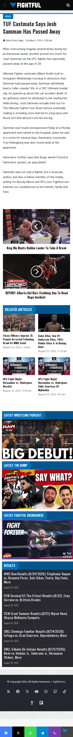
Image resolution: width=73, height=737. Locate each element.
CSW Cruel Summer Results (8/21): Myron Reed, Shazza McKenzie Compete (36, 615)
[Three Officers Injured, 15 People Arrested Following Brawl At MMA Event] (19, 323)
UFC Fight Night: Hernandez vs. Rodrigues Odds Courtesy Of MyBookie (52, 384)
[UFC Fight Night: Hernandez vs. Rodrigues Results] (19, 366)
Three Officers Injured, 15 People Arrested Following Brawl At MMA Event (18, 339)
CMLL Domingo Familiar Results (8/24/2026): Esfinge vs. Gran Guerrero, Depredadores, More (35, 633)
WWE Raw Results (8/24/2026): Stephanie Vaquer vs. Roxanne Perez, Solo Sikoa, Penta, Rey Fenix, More (37, 578)
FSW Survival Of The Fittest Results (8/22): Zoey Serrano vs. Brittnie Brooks (37, 598)
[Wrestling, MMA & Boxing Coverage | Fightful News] (25, 5)
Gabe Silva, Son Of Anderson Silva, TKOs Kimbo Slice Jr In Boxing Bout (52, 341)
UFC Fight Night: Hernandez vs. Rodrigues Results (17, 382)
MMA (8, 16)
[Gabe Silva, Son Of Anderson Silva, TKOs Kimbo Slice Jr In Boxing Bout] (54, 323)
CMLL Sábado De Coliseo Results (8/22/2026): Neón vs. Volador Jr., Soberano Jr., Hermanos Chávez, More (35, 653)
